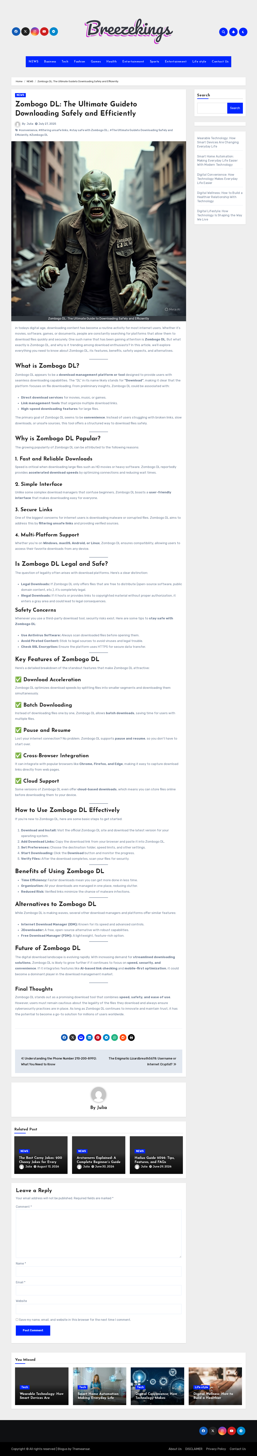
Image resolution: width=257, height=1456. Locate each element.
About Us (175, 1449)
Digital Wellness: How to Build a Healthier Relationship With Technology (220, 197)
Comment (24, 1206)
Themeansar (81, 1449)
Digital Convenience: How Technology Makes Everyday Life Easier (217, 179)
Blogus (62, 1449)
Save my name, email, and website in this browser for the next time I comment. (75, 1320)
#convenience (28, 130)
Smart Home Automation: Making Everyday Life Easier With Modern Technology (217, 160)
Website (21, 1301)
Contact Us (220, 61)
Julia (30, 123)
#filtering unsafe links (53, 130)
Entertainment (133, 61)
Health (111, 61)
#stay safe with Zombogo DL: (89, 130)
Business (50, 61)
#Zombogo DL (38, 135)
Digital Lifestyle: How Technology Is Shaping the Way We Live (219, 215)
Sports (154, 61)
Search (203, 95)
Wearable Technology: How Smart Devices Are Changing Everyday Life (218, 142)
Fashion (79, 61)
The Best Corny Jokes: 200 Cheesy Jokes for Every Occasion (40, 1162)
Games (96, 61)
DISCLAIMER (193, 1449)
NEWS (33, 61)
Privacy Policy (216, 1449)
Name (21, 1263)
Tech (65, 61)
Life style (199, 61)
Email (20, 1282)
